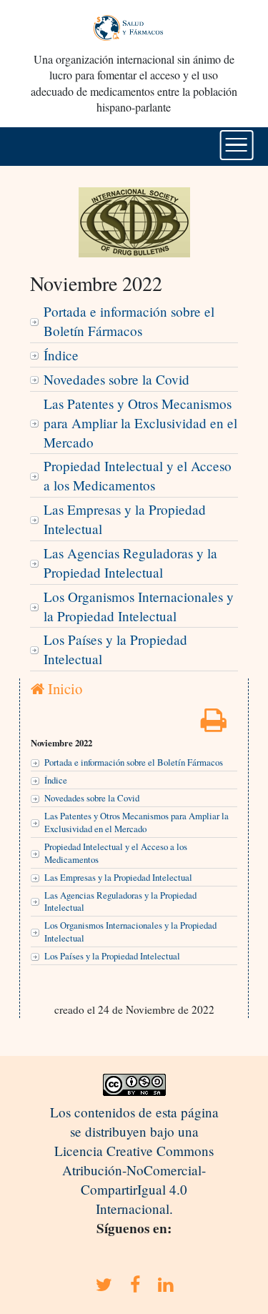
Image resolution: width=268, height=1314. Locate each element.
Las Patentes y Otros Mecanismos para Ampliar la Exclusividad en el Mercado (140, 423)
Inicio (63, 688)
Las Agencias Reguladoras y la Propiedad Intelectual (130, 562)
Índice (61, 355)
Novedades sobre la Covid (116, 379)
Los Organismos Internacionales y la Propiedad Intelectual (139, 606)
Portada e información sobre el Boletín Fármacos (129, 321)
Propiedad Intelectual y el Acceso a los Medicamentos (138, 475)
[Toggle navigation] (236, 145)
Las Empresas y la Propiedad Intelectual (125, 519)
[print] (214, 724)
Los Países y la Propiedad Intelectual (115, 649)
